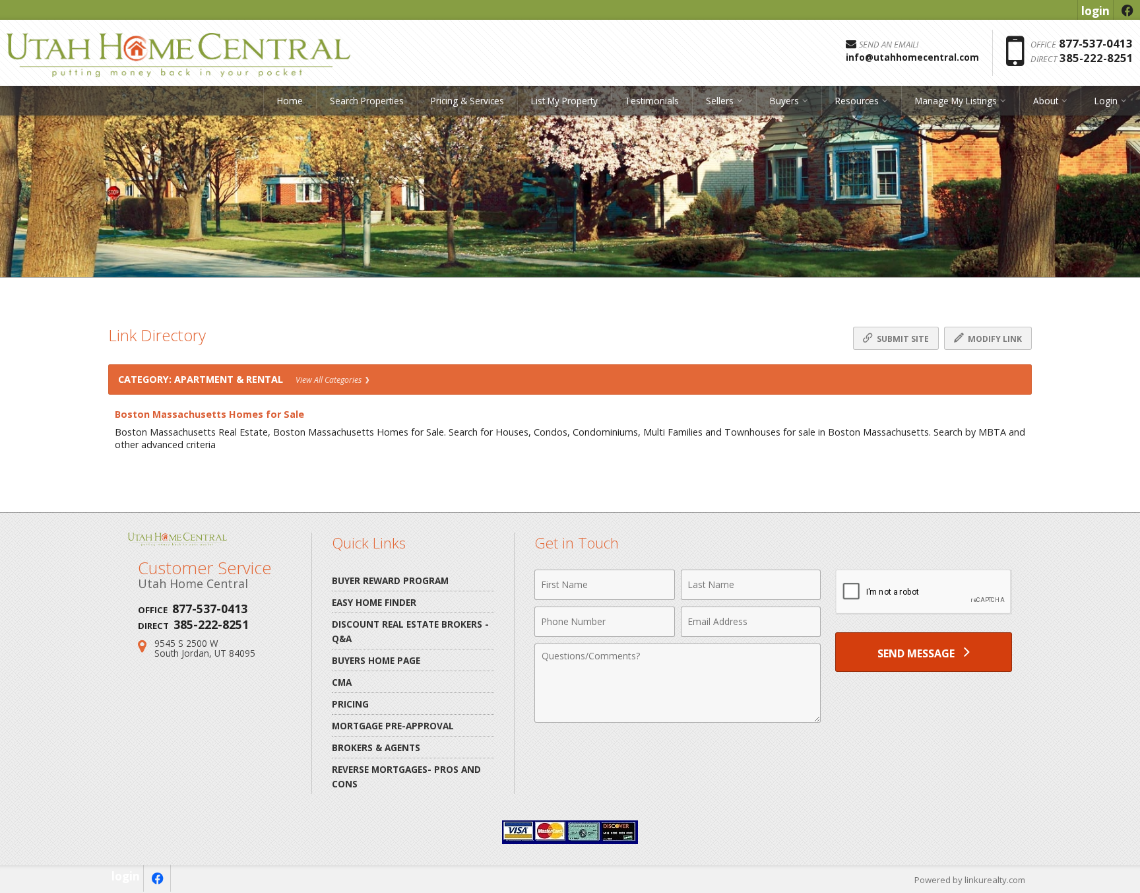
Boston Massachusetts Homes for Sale (209, 414)
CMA (342, 682)
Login (1106, 100)
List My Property (564, 100)
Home (290, 100)
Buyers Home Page (376, 660)
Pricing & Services (467, 100)
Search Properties (367, 100)
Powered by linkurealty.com (969, 880)
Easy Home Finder (374, 602)
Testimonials (652, 100)
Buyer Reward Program (390, 580)
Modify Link (994, 339)
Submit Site (902, 339)
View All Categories (330, 379)
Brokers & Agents (376, 747)
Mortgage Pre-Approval (393, 725)
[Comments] (677, 718)
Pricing (350, 704)
